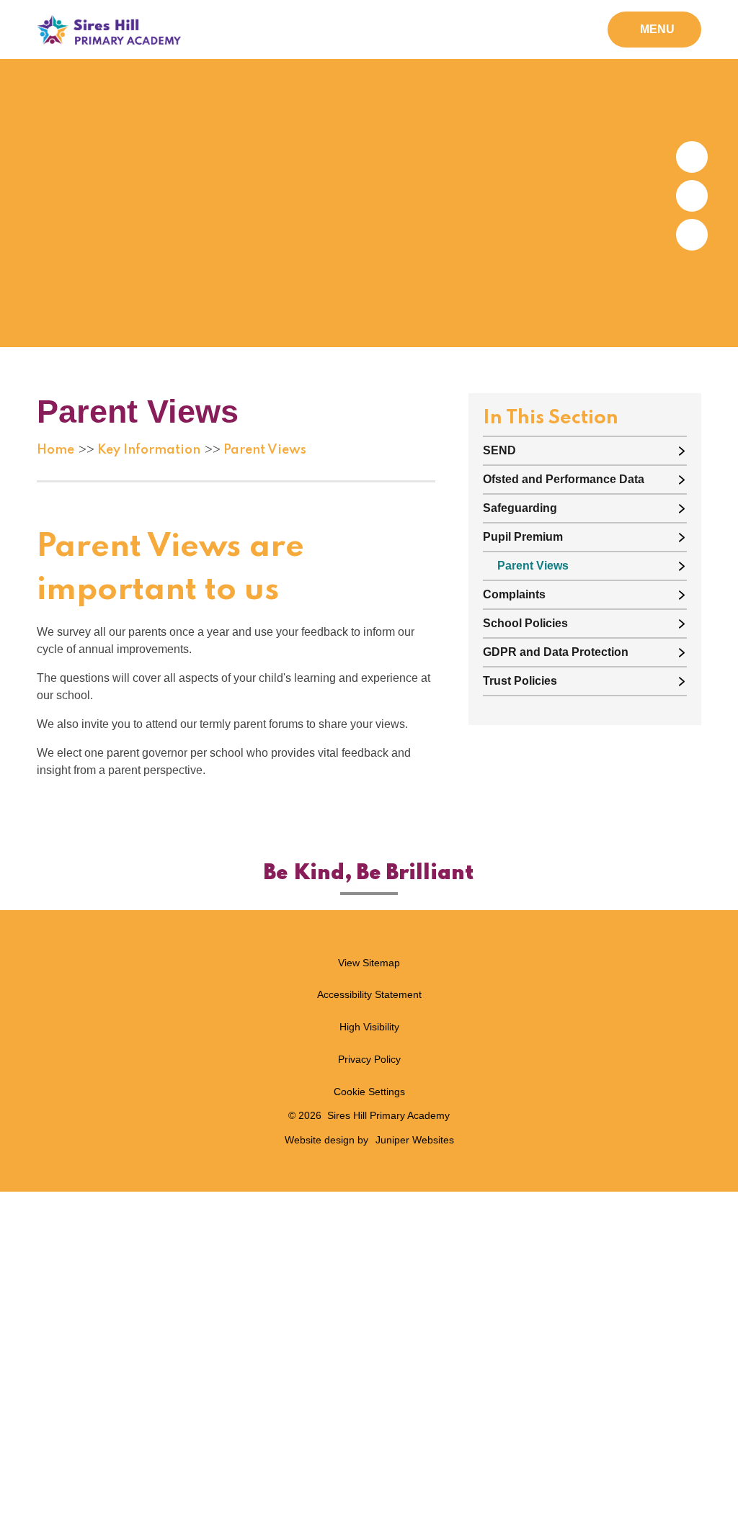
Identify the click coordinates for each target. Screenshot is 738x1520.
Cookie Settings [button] (369, 1091)
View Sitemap (369, 962)
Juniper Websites (414, 1140)
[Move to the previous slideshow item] (692, 196)
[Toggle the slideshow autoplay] (692, 235)
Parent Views (264, 450)
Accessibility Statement (369, 994)
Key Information (148, 450)
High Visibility (369, 1027)
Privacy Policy (369, 1059)
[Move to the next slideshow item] (692, 157)
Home (55, 450)
